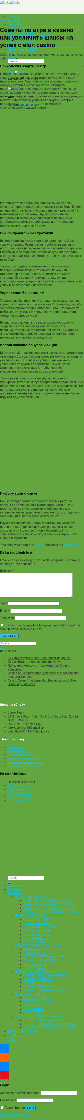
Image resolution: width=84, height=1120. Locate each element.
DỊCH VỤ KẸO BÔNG (37, 930)
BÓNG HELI (31, 1013)
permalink (70, 545)
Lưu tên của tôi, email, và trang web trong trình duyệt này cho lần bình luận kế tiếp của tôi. (40, 627)
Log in (30, 1107)
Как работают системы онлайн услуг (34, 662)
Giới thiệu (14, 20)
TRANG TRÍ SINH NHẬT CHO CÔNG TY (49, 908)
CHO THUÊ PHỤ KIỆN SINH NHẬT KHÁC (50, 1028)
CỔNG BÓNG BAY (35, 998)
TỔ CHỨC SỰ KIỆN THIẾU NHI (36, 972)
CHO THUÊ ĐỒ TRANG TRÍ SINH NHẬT (42, 1016)
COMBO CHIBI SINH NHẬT (41, 960)
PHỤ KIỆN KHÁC (34, 968)
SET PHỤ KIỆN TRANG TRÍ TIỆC (45, 957)
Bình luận (7, 571)
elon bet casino (27, 104)
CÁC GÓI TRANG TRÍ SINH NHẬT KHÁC (50, 912)
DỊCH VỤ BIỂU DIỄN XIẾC (40, 927)
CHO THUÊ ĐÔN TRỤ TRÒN (42, 1020)
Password (8, 1100)
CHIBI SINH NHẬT (35, 964)
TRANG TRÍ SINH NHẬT (32, 897)
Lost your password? (14, 1115)
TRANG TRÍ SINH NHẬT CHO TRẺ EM (48, 904)
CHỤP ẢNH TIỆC (34, 942)
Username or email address (20, 1093)
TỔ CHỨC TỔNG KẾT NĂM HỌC (44, 990)
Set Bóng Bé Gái (34, 949)
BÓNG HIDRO (32, 1005)
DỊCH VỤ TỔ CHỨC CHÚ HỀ (41, 919)
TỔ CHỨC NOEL (34, 983)
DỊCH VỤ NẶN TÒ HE (37, 938)
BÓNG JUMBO (33, 1009)
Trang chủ (15, 17)
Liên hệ (13, 1039)
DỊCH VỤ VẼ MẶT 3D (37, 934)
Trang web (7, 618)
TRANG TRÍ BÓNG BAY (31, 994)
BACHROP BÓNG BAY (38, 1001)
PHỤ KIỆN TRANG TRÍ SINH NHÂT (39, 945)
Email (5, 610)
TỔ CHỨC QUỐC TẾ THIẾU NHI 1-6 (47, 975)
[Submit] (1, 648)
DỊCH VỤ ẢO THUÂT (36, 923)
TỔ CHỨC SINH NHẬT (30, 915)
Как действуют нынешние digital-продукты (39, 658)
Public (3, 20)
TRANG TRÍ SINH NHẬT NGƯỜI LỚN (47, 901)
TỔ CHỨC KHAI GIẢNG (38, 987)
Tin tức (13, 1035)
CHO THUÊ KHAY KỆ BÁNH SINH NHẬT (50, 1024)
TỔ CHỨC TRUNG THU (38, 979)
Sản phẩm (15, 24)
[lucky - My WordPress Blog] (10, 2)
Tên (3, 603)
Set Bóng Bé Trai (34, 953)
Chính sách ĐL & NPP (23, 50)
